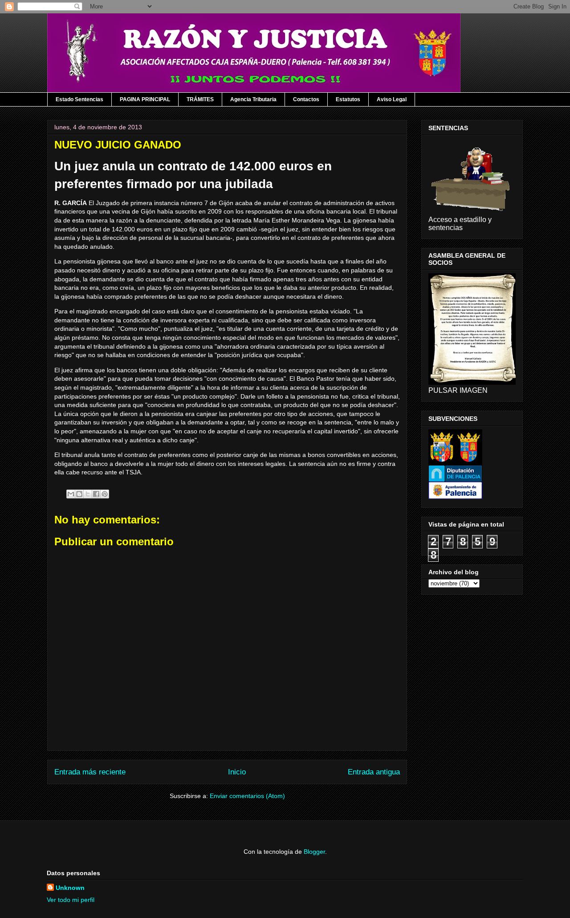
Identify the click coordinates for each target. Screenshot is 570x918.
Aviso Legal (392, 99)
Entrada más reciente (90, 772)
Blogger (314, 851)
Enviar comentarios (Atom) (247, 795)
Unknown (70, 887)
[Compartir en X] (87, 494)
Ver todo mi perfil (70, 899)
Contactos (306, 99)
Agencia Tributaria (253, 99)
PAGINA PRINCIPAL (145, 99)
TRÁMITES (200, 99)
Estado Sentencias (79, 99)
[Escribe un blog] (79, 494)
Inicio (237, 772)
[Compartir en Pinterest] (104, 494)
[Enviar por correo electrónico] (70, 494)
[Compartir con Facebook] (96, 494)
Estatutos (348, 99)
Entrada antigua (374, 772)
